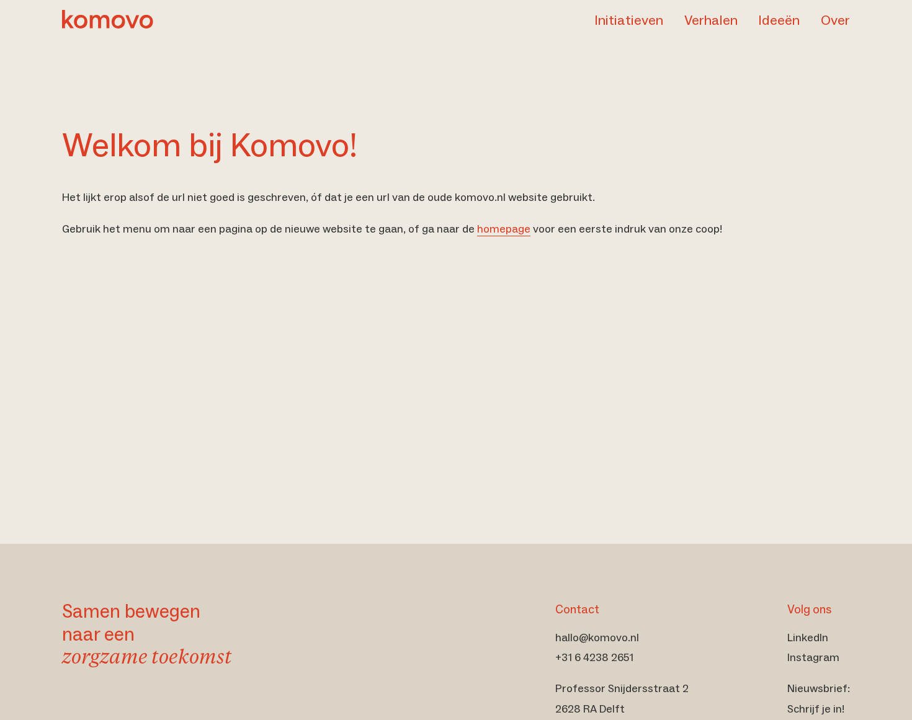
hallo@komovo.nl (597, 637)
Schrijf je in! (815, 709)
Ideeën (779, 20)
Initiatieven (628, 20)
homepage (503, 229)
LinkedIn (807, 637)
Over (835, 20)
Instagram (813, 657)
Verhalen (711, 20)
